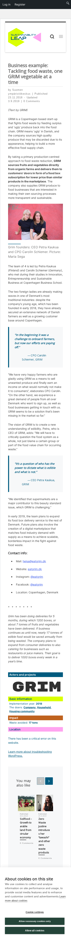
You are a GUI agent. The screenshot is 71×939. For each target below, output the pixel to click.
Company (29, 707)
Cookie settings (35, 912)
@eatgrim (37, 576)
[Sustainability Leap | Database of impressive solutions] (24, 36)
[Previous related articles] (40, 781)
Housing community (22, 711)
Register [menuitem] (20, 4)
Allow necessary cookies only (35, 921)
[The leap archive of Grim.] (36, 687)
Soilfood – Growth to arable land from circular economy (26, 828)
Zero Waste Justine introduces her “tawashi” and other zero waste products (44, 835)
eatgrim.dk (35, 569)
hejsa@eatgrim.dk (34, 561)
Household (44, 707)
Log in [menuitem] (6, 4)
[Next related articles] (49, 781)
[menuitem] (68, 4)
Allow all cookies (34, 930)
